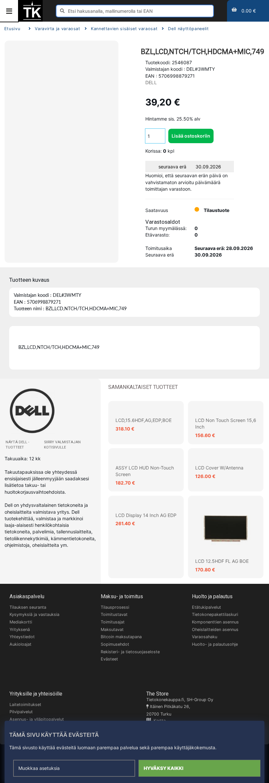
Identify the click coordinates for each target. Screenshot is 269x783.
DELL (151, 82)
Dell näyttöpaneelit (188, 28)
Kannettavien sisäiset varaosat (124, 28)
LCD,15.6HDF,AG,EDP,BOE (143, 420)
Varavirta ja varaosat (57, 28)
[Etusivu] (32, 19)
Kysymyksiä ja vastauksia (34, 614)
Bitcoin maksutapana (121, 636)
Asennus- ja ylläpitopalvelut (37, 719)
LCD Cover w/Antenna (219, 467)
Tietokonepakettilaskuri (215, 614)
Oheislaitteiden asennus (215, 629)
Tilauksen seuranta (28, 607)
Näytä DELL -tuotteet (17, 444)
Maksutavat (112, 629)
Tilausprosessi (115, 607)
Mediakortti (21, 622)
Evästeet (109, 659)
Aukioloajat (20, 644)
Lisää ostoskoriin (191, 136)
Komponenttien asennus (215, 622)
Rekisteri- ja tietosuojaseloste (130, 651)
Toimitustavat (114, 614)
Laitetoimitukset (25, 704)
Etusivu (12, 28)
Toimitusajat (113, 622)
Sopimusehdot (115, 644)
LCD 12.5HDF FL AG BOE (222, 561)
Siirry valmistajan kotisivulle (62, 444)
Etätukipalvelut (206, 607)
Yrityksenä (20, 629)
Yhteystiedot (22, 636)
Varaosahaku (204, 636)
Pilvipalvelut (21, 711)
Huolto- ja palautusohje (215, 644)
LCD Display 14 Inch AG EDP (145, 515)
